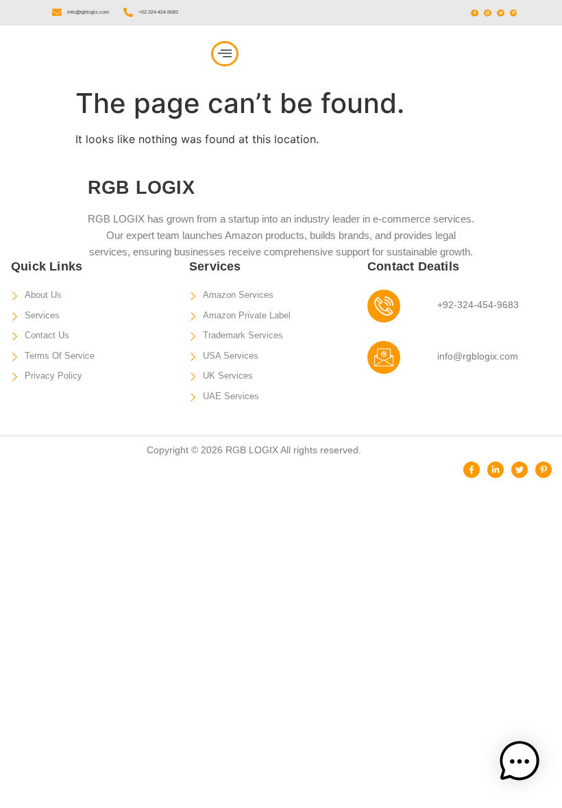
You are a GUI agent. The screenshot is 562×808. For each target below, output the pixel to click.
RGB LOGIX (76, 53)
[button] (225, 53)
